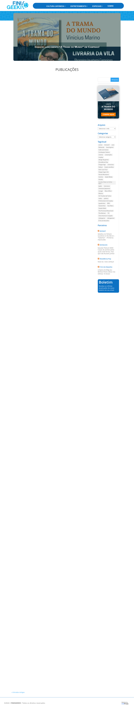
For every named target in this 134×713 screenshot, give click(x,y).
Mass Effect (108, 191)
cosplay (101, 157)
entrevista (111, 164)
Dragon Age (102, 164)
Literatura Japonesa (104, 188)
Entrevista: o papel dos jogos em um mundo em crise (33, 201)
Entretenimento (78, 6)
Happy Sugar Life (104, 172)
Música (101, 193)
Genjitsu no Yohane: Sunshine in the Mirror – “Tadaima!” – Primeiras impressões (106, 237)
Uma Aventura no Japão (105, 216)
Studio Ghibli (102, 208)
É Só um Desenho (104, 221)
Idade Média (108, 177)
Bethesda (101, 147)
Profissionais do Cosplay (106, 201)
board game (109, 147)
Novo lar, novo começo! (106, 262)
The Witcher (102, 213)
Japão (100, 186)
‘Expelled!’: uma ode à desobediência (27, 473)
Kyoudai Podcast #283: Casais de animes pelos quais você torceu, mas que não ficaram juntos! (106, 251)
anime (100, 145)
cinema (101, 155)
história (101, 177)
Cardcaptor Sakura (104, 152)
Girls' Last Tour (103, 169)
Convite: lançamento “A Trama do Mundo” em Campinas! (67, 46)
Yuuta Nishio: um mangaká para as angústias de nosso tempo (37, 678)
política (106, 198)
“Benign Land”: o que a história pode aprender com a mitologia (37, 269)
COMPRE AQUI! (108, 114)
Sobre (111, 6)
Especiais (96, 6)
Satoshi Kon (102, 206)
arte (113, 145)
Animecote (103, 245)
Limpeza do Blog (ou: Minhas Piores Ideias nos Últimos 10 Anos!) (106, 272)
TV (108, 213)
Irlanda (101, 179)
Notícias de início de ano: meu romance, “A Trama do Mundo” (37, 541)
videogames (110, 218)
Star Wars (110, 206)
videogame (102, 218)
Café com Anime (103, 150)
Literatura (107, 186)
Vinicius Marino (20, 136)
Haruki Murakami (104, 174)
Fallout (100, 167)
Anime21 (107, 145)
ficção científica (109, 167)
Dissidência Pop (103, 162)
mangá (101, 191)
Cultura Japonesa (55, 6)
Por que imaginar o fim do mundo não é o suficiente (33, 405)
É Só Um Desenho (106, 267)
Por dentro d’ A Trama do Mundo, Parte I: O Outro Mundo (35, 133)
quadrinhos (102, 203)
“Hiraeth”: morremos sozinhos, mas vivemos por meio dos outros (38, 659)
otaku (100, 198)
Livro (108, 106)
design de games (104, 160)
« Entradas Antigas (18, 692)
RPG (108, 203)
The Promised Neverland (106, 211)
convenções (108, 155)
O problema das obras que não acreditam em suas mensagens (37, 337)
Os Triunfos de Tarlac (105, 196)
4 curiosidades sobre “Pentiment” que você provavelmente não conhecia (41, 640)
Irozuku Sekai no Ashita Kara (105, 183)
